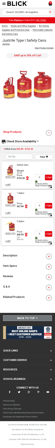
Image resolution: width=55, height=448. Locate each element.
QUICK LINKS (10, 350)
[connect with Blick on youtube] (48, 393)
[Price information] (27, 178)
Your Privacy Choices (12, 409)
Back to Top (26, 318)
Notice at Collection (11, 405)
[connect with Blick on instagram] (29, 393)
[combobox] (19, 156)
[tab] (27, 132)
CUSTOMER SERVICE (15, 360)
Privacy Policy (9, 401)
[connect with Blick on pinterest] (38, 393)
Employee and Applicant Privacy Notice (20, 417)
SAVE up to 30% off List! (27, 55)
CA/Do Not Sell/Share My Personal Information (23, 413)
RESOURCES (10, 369)
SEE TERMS (41, 20)
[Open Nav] (4, 4)
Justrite (6, 44)
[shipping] (50, 187)
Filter (43, 157)
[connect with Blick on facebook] (10, 393)
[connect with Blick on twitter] (19, 393)
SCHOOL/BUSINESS (14, 379)
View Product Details (44, 48)
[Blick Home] (17, 3)
